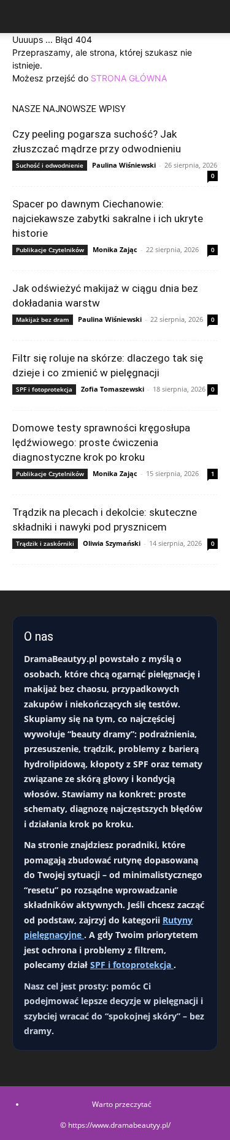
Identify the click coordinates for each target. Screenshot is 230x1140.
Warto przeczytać (121, 1104)
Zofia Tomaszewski (112, 388)
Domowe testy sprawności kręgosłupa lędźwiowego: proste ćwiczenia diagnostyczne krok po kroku (101, 442)
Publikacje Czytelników (50, 249)
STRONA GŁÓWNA (129, 78)
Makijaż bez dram (42, 319)
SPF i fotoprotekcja (44, 389)
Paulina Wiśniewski (124, 165)
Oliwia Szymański (111, 543)
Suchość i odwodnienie (49, 165)
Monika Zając (115, 249)
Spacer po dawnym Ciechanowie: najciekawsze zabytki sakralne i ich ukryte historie (107, 218)
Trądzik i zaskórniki (45, 543)
